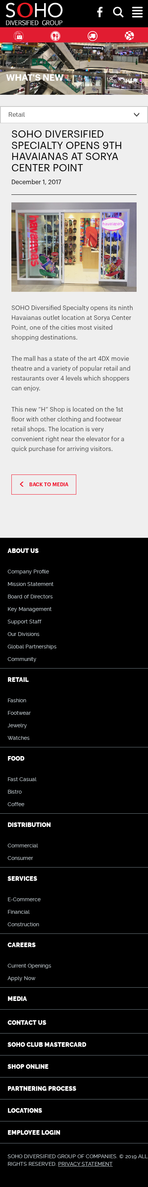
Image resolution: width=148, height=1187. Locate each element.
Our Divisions (23, 634)
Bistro (15, 792)
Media (17, 998)
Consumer (20, 858)
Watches (19, 738)
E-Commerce (24, 899)
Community (22, 659)
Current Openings (29, 966)
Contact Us (27, 1022)
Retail (18, 34)
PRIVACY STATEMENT (85, 1164)
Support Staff (24, 622)
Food (55, 34)
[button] (118, 5)
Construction (23, 924)
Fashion (17, 700)
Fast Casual (22, 779)
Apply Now (21, 978)
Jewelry (17, 725)
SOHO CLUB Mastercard (47, 1044)
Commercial (23, 845)
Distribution (92, 34)
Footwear (19, 713)
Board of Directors (30, 597)
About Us (23, 550)
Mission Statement (31, 584)
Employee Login (34, 1132)
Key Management (30, 609)
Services (22, 878)
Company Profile (28, 571)
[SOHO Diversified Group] (96, 13)
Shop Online (28, 1066)
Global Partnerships (32, 647)
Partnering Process (42, 1088)
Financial (19, 912)
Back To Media (48, 484)
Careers (22, 945)
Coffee (16, 804)
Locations (25, 1110)
